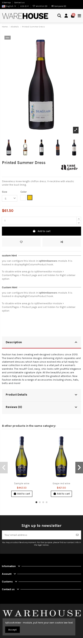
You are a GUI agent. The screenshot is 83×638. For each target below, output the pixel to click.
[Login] (66, 16)
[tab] (41, 343)
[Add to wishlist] (21, 242)
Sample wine (21, 483)
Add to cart (44, 231)
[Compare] (36, 446)
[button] (36, 502)
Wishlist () (41, 6)
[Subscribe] (77, 534)
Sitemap (6, 2)
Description (14, 342)
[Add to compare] (61, 242)
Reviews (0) (14, 407)
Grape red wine (61, 483)
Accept (12, 629)
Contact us (19, 2)
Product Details (16, 394)
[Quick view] (36, 453)
